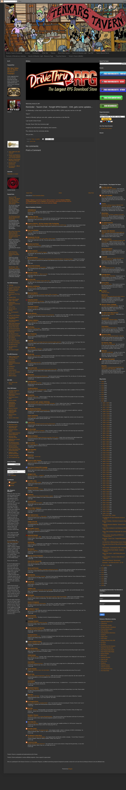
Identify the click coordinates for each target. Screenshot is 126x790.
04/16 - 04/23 (106, 483)
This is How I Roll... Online (108, 515)
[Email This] (46, 139)
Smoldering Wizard (33, 388)
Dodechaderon (12, 370)
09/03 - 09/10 (106, 439)
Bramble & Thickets (33, 715)
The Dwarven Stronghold (108, 359)
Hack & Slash (31, 443)
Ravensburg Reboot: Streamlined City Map (37, 622)
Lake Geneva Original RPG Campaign (37, 467)
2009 (102, 583)
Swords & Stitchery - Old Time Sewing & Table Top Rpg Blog (43, 223)
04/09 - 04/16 (106, 485)
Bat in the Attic (32, 279)
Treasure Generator (14, 455)
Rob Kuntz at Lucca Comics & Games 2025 (38, 468)
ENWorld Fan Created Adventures (14, 440)
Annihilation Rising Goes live (34, 636)
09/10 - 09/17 (106, 437)
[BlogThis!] (48, 139)
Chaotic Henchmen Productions (36, 628)
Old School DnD (32, 615)
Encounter (11, 368)
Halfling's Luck (32, 588)
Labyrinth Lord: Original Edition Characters (13, 411)
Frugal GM (30, 340)
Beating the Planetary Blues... (34, 328)
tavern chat (32, 141)
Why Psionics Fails (32, 287)
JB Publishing (31, 575)
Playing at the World (33, 487)
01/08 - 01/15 (106, 513)
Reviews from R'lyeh (33, 244)
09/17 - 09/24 (106, 435)
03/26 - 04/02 (106, 489)
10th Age (11, 285)
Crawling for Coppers (33, 609)
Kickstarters (35, 53)
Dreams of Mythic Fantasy (35, 641)
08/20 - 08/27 (106, 444)
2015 (102, 570)
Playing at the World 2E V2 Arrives (35, 489)
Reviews (27, 53)
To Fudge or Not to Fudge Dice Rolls (110, 306)
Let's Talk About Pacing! (33, 656)
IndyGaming (31, 542)
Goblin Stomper (32, 655)
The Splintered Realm (107, 222)
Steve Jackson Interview (33, 562)
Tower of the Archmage (34, 265)
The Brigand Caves (13, 334)
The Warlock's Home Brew (35, 735)
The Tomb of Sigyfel (14, 349)
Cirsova (104, 203)
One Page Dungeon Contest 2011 (14, 318)
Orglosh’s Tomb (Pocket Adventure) (13, 453)
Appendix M (31, 581)
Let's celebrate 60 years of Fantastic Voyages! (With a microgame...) (43, 294)
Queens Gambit (31, 211)
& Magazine (12, 366)
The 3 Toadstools (32, 334)
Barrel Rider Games (64, 53)
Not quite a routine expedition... (109, 314)
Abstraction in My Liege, (33, 396)
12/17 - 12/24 (106, 407)
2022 (102, 390)
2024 (102, 386)
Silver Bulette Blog (33, 648)
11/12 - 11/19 (106, 418)
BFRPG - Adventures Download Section (14, 289)
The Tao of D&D (32, 429)
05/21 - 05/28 (106, 472)
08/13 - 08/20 (106, 446)
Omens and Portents (33, 568)
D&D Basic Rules (13, 424)
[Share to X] (49, 139)
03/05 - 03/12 (106, 496)
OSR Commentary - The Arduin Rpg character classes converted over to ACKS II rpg (47, 225)
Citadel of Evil (12, 297)
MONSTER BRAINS (33, 535)
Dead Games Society (106, 625)
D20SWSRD (12, 360)
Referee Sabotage (32, 417)
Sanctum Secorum (105, 657)
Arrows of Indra (12, 400)
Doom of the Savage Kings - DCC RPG (14, 300)
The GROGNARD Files (106, 668)
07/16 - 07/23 (106, 455)
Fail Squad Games (32, 634)
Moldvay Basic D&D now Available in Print (37, 389)
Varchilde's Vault (32, 481)
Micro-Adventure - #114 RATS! (35, 383)
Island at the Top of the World (34, 245)
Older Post (91, 193)
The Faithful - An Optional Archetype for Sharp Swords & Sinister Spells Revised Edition (47, 596)
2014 (102, 572)
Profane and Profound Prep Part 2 (35, 663)
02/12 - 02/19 (106, 502)
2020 (102, 394)
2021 (102, 392)
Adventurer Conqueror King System (14, 394)
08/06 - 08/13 (106, 448)
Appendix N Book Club (106, 621)
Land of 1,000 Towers (14, 315)
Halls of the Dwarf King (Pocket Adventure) (14, 449)
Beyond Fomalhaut (33, 257)
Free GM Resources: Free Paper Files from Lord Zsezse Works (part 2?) (44, 342)
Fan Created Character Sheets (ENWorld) (14, 433)
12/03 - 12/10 (106, 411)
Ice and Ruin (31, 395)
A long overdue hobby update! (34, 482)
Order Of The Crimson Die (34, 561)
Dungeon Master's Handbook (108, 627)
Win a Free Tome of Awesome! (108, 344)
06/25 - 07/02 (106, 461)
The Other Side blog (33, 216)
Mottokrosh (105, 295)
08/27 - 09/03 (106, 442)
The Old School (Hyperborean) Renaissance (38, 376)
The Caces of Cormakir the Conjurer (14, 336)
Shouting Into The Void (33, 237)
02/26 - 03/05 (106, 498)
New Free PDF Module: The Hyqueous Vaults (38, 730)
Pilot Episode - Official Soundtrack (14, 166)
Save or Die (104, 661)
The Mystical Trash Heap (34, 409)
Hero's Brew (104, 638)
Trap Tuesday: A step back (34, 649)
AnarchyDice (31, 662)
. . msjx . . (104, 266)
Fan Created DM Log (14, 457)
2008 (102, 585)
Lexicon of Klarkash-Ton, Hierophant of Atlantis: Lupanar (40, 496)
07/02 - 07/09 (106, 459)
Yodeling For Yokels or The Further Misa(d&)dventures (40, 716)
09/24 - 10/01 (106, 433)
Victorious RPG (32, 501)
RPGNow (67, 200)
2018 (102, 398)
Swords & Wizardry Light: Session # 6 (36, 743)
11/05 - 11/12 (106, 420)
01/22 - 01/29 (106, 509)
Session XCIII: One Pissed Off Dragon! (36, 737)
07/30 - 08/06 (106, 450)
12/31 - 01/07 (106, 403)
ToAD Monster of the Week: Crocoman (36, 576)
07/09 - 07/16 (106, 457)
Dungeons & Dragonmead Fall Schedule (37, 603)
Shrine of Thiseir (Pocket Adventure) (13, 446)
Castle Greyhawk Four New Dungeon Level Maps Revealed (41, 403)
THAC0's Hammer (105, 667)
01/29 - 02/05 (106, 507)
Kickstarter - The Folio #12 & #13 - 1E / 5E (112, 562)
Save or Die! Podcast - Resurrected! (111, 560)
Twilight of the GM (32, 521)
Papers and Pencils (33, 415)
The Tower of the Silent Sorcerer (110, 312)
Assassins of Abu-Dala (14, 287)
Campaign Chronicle (33, 621)
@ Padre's (104, 291)
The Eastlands (12, 339)
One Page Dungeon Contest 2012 (14, 321)
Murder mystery (31, 335)
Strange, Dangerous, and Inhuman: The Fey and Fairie (40, 589)
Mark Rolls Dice (32, 722)
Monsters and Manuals (34, 286)
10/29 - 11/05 (106, 422)
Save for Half (104, 659)
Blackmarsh (12, 292)
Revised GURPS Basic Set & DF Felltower (37, 252)
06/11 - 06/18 (106, 465)
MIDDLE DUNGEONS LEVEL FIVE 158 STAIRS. (39, 670)
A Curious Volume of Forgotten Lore (14, 391)
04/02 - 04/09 (106, 487)
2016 (102, 568)
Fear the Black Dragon (106, 629)
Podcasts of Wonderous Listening (16, 56)
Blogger (70, 769)
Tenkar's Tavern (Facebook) (14, 53)
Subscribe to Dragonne (33, 308)
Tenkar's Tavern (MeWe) (76, 56)
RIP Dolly (30, 231)
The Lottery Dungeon (14, 341)
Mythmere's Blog (106, 334)
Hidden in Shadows (33, 436)
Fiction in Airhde (31, 610)
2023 (102, 388)
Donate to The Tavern (106, 128)
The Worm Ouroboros (33, 550)
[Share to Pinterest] (53, 139)
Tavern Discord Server (102, 53)
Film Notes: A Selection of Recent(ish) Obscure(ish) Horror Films (42, 369)
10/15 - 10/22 (106, 426)
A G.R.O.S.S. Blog (32, 742)
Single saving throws (32, 321)
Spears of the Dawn (14, 418)
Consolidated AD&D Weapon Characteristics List (39, 410)
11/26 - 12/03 (106, 413)
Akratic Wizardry (32, 313)
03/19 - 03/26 (106, 491)
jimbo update (31, 451)
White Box (30, 694)
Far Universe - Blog (107, 342)
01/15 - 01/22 (106, 511)
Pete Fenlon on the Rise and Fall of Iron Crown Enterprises (41, 314)
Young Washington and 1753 (34, 362)
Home (60, 193)
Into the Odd (31, 354)
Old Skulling (31, 595)
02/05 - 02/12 (106, 504)
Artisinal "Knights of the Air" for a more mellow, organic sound (41, 238)
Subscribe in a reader (12, 174)
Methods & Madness (33, 320)
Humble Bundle (32, 201)
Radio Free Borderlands (107, 648)
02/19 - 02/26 (106, 500)
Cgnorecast (104, 623)
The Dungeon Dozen (33, 701)
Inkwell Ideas (105, 213)
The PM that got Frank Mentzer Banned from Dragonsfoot (14, 218)
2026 (102, 381)
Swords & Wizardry (12, 542)
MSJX (29, 361)
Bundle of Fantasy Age (33, 723)
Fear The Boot (104, 631)
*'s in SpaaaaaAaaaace (33, 523)
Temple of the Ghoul (14, 327)
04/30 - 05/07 (106, 478)
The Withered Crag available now (35, 629)
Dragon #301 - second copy (34, 456)
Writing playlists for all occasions (35, 502)
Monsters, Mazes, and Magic (109, 304)
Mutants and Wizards (33, 461)
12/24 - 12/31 (106, 405)
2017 (102, 401)
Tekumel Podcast (105, 665)
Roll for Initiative (105, 653)
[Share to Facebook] (51, 139)
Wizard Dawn (12, 374)
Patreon (53, 53)
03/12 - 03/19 (106, 494)
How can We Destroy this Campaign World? (38, 702)
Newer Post (29, 193)
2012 (102, 576)
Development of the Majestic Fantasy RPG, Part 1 (39, 280)
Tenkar (12, 485)
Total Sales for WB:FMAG (33, 696)
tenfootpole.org (32, 210)
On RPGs (103, 642)
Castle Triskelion (32, 668)
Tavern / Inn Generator (14, 372)
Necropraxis (31, 549)
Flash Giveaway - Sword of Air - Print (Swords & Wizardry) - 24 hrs (14, 254)
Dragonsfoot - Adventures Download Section (14, 304)
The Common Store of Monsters (35, 349)
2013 (102, 574)
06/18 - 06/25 (106, 463)
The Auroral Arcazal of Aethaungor (14, 331)
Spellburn (103, 663)
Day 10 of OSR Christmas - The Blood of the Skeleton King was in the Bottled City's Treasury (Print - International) (14, 201)
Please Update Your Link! (33, 689)
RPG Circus (104, 655)
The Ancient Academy (14, 328)
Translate (13, 475)
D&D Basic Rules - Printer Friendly (13, 427)
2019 (102, 396)
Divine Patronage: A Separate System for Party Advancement (41, 423)
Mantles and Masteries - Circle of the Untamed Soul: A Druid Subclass (14, 156)
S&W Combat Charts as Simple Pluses (14, 357)
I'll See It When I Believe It (34, 508)
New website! (31, 682)
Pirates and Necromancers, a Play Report (37, 516)
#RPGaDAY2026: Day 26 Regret (35, 218)
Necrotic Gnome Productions (35, 556)
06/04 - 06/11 (106, 468)
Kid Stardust (104, 224)
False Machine (31, 347)
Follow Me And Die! (33, 300)
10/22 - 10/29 (106, 424)
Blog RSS (104, 366)
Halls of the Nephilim (33, 230)
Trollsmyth (30, 494)
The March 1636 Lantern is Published (36, 430)
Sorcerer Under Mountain (108, 231)
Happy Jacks (104, 636)
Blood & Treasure (13, 408)
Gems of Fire (12, 307)
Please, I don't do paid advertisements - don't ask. (39, 675)
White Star (45, 53)
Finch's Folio (31, 674)
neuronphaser (31, 681)
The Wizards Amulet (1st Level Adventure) (14, 443)
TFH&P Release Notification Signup (110, 319)
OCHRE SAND (31, 583)
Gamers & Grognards (33, 602)
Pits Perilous (31, 327)
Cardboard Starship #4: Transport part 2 (37, 267)
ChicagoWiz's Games (33, 528)
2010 (102, 581)
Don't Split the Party (33, 515)
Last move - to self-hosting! (34, 530)
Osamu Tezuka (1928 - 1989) (34, 536)
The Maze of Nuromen (14, 342)
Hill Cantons (31, 374)
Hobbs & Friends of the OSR (108, 640)
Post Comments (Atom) (38, 195)
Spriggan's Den (32, 474)
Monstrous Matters (33, 293)
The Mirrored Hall (13, 344)
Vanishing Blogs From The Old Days (36, 301)
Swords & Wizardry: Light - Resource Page (40, 56)
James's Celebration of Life (34, 643)
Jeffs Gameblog (32, 449)
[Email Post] (43, 139)
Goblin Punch (31, 422)
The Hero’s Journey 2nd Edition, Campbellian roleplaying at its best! (43, 569)
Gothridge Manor (32, 381)
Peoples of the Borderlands (12, 163)
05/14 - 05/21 (106, 474)
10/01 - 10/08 (106, 431)
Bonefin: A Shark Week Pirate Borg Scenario (14, 160)
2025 (102, 383)
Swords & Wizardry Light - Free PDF (83, 53)
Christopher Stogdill (14, 483)
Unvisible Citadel (32, 728)
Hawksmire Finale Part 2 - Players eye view (38, 274)
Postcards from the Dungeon (108, 646)
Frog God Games (61, 56)
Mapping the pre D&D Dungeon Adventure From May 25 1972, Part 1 (43, 437)
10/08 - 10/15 (106, 429)
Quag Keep (31, 455)
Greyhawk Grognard (33, 306)
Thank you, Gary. (106, 292)
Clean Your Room (32, 543)
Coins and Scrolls (32, 368)
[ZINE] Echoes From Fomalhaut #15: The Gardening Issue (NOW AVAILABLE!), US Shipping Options (50, 259)
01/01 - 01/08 (106, 565)
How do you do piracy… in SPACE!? (36, 475)
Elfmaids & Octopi (32, 272)
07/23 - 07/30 (106, 452)
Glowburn (103, 634)
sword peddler (105, 318)
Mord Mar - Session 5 (33, 709)
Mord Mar (30, 708)
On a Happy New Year (33, 444)
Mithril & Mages (13, 375)
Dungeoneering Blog (32, 617)
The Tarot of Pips (32, 509)
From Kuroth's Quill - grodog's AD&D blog (39, 402)
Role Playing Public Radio (107, 650)
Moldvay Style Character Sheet (13, 437)
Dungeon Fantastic (33, 251)
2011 (102, 579)
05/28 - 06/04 (106, 470)
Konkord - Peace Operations (34, 355)
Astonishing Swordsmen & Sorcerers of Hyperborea (12, 404)
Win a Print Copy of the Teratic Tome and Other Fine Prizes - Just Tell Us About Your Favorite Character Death (14, 235)
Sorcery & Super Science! (34, 460)
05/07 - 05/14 (106, 476)
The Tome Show (105, 670)
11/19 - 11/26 (106, 416)
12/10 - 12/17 (106, 409)
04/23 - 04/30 (106, 481)
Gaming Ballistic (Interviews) (108, 633)
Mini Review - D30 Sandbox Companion (14, 267)
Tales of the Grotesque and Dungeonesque (14, 324)
